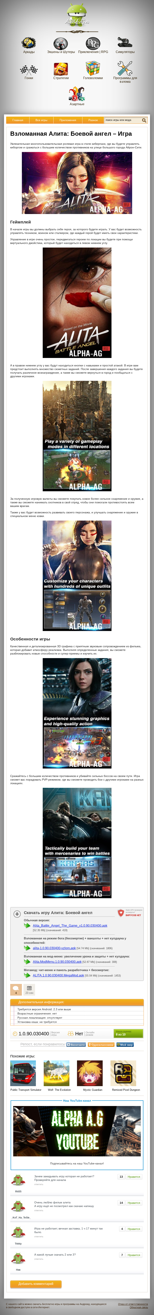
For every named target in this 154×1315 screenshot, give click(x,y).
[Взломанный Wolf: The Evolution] (59, 1073)
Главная (17, 120)
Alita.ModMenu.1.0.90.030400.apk (57, 961)
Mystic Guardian (92, 1089)
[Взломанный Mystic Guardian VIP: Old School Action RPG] (92, 1073)
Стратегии (61, 78)
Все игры (41, 120)
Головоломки (93, 78)
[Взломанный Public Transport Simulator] (26, 1073)
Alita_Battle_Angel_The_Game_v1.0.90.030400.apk (70, 925)
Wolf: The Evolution (59, 1089)
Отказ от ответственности (133, 1304)
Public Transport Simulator (25, 1089)
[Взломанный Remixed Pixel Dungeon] (126, 1073)
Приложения (68, 120)
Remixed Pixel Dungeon (126, 1089)
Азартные (77, 104)
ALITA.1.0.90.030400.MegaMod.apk (58, 975)
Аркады (29, 52)
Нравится (134, 1176)
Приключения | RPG (93, 52)
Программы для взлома (125, 79)
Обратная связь (139, 1307)
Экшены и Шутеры (61, 52)
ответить (38, 1184)
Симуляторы (125, 52)
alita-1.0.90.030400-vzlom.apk (54, 948)
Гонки (29, 78)
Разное (93, 120)
